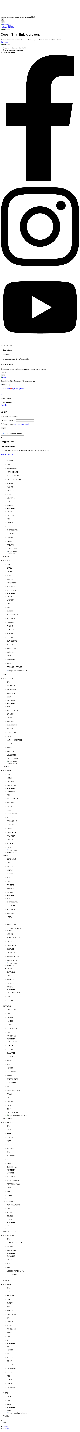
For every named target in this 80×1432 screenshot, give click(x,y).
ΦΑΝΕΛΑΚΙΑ (11, 693)
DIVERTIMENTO (12, 1079)
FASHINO (10, 541)
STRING (9, 572)
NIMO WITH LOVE (13, 956)
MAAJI (9, 810)
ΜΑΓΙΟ (9, 770)
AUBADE (10, 526)
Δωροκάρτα (7, 350)
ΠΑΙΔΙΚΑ (9, 1397)
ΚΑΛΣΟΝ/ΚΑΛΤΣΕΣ (9, 1201)
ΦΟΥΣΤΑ (10, 866)
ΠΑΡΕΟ (9, 881)
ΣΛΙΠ (8, 560)
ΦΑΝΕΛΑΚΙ (10, 1303)
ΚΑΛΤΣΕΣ (10, 1148)
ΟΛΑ (8, 1400)
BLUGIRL (10, 1049)
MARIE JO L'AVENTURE (14, 740)
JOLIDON (10, 645)
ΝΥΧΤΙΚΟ (10, 1021)
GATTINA (10, 1101)
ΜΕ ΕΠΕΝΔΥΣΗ (12, 468)
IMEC (9, 663)
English (5, 1426)
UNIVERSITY (11, 523)
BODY (9, 697)
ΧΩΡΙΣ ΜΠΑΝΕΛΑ (13, 476)
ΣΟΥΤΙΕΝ (10, 461)
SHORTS (10, 874)
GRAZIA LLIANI (12, 1042)
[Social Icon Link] (40, 180)
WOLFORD (10, 1173)
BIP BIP (9, 1361)
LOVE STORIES (12, 755)
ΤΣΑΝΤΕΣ (10, 889)
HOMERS (10, 1068)
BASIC (9, 494)
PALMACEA (11, 836)
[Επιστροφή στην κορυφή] (1, 392)
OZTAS (9, 744)
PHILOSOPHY (11, 1083)
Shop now (4, 42)
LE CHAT (10, 934)
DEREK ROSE (11, 1372)
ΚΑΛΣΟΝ (10, 1122)
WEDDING (10, 505)
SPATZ (9, 607)
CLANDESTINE (12, 641)
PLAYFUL (10, 633)
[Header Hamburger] (3, 22)
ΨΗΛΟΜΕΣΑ (11, 587)
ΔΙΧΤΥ (9, 1145)
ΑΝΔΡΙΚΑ (6, 1393)
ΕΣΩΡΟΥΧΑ (11, 1295)
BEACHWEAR (11, 859)
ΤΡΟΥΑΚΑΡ (11, 1156)
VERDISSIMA (11, 1072)
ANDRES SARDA (12, 530)
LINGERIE (10, 678)
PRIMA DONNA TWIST (14, 667)
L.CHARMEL (11, 791)
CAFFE (9, 828)
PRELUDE (10, 637)
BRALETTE (11, 502)
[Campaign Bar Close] (2, 19)
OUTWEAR (11, 972)
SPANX (9, 747)
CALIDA (9, 511)
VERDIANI (10, 1383)
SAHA (9, 847)
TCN (8, 1064)
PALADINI (10, 1094)
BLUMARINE (11, 906)
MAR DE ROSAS (12, 960)
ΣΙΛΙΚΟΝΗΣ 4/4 (12, 1167)
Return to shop (6, 454)
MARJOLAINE (11, 751)
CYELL (9, 1098)
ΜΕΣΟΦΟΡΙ (11, 701)
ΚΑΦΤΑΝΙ (10, 870)
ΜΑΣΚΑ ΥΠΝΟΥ (12, 1250)
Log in (3, 428)
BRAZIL (9, 568)
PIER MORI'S (11, 1387)
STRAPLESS (11, 491)
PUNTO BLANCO (13, 1180)
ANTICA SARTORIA (13, 938)
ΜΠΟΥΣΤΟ (11, 498)
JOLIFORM (10, 843)
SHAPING (10, 1137)
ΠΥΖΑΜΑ (10, 1017)
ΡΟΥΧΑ (9, 1220)
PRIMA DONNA (12, 549)
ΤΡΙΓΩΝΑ (10, 483)
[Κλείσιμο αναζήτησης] (30, 403)
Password (8, 420)
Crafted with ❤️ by (12, 388)
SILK (8, 1032)
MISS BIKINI (11, 802)
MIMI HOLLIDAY (12, 660)
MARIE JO (10, 652)
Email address (9, 416)
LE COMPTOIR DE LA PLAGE (14, 929)
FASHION (10, 1133)
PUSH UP (10, 487)
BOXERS (10, 1292)
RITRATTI (10, 545)
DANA (9, 656)
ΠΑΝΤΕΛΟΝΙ (11, 885)
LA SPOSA (10, 515)
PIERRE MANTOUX (13, 993)
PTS (8, 1191)
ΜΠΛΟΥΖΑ (10, 979)
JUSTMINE (10, 949)
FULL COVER (11, 590)
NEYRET (10, 1060)
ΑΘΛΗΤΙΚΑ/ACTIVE (13, 1205)
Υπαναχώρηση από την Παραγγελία (16, 359)
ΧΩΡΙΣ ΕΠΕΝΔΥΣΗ (13, 472)
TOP (8, 878)
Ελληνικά (6, 1428)
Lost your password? (21, 424)
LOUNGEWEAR (12, 1028)
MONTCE (10, 840)
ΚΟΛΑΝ (9, 1141)
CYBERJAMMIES (12, 1113)
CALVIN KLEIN (11, 1368)
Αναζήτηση (7, 403)
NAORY (9, 806)
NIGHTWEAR (11, 1010)
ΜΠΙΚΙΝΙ (9, 778)
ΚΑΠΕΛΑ (10, 892)
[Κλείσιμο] (1, 394)
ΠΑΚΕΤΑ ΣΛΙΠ (11, 583)
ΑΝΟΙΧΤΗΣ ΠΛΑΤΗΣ (14, 479)
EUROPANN (11, 1365)
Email (3, 373)
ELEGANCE (11, 534)
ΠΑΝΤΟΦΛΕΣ (11, 1036)
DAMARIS (10, 537)
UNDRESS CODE (13, 759)
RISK (8, 519)
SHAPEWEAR (11, 689)
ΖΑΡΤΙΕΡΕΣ (11, 686)
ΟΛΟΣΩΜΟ (11, 782)
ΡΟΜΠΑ (9, 1025)
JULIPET (10, 1346)
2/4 (8, 1159)
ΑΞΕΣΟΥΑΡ (11, 1235)
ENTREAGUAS (12, 832)
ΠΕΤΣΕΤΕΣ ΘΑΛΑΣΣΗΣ (15, 1243)
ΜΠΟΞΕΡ (10, 579)
